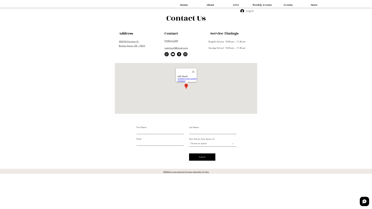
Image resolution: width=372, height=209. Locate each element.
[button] (288, 3)
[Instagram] (185, 54)
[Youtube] (173, 54)
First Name (141, 127)
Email (138, 139)
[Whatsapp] (166, 54)
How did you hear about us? (202, 139)
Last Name (194, 127)
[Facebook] (179, 54)
